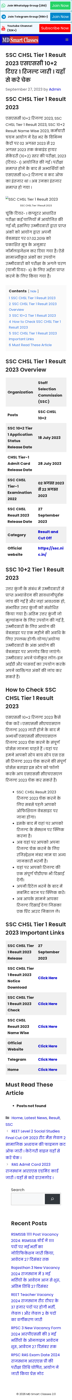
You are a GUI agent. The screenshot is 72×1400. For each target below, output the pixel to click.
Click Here (47, 1003)
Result (54, 1117)
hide (33, 291)
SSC (9, 1124)
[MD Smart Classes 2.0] (20, 39)
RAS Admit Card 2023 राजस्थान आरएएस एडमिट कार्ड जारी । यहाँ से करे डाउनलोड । (32, 1171)
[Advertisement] (36, 1392)
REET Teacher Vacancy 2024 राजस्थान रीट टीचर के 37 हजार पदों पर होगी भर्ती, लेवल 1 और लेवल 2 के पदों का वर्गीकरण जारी (35, 1307)
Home (17, 1117)
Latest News (35, 1117)
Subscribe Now (55, 28)
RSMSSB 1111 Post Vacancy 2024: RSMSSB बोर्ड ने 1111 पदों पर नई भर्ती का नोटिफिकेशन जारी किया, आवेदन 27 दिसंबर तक (34, 1247)
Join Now (60, 5)
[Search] (52, 1199)
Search (17, 1189)
